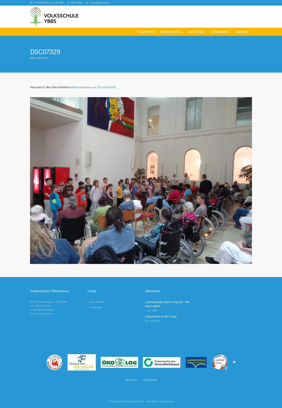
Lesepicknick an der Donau (161, 316)
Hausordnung (97, 302)
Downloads (96, 308)
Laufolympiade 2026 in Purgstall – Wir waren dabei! (167, 304)
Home (33, 58)
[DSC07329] (141, 180)
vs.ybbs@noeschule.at (99, 2)
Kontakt (131, 379)
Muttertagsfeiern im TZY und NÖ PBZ (94, 87)
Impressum (149, 379)
